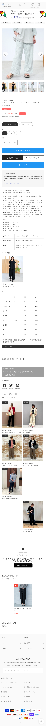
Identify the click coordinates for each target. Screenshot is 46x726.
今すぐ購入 (23, 165)
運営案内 (27, 696)
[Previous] (5, 54)
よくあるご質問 (6, 701)
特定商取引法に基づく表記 (32, 687)
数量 (3, 138)
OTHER (3, 648)
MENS (28, 23)
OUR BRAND (28, 648)
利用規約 (4, 692)
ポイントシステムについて (9, 682)
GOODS (27, 643)
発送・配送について (12, 368)
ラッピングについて (7, 687)
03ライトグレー (10, 124)
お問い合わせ (28, 701)
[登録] (40, 670)
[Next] (40, 54)
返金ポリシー (5, 696)
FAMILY (6, 23)
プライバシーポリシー (31, 692)
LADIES (17, 23)
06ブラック (26, 124)
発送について (28, 682)
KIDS (40, 23)
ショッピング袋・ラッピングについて (19, 372)
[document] (23, 54)
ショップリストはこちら (11, 183)
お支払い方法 (10, 375)
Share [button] (6, 381)
